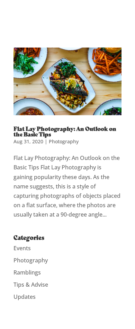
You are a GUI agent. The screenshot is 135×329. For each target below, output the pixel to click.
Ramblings (27, 272)
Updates (25, 297)
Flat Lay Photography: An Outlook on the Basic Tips (65, 131)
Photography (64, 141)
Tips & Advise (31, 284)
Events (22, 248)
